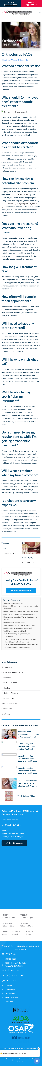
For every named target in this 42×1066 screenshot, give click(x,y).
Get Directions (16, 843)
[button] (39, 12)
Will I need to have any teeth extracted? (18, 628)
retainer (23, 490)
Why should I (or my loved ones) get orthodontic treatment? (21, 607)
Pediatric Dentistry (9, 703)
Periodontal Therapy (10, 693)
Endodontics (7, 677)
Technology (6, 688)
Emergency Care (8, 698)
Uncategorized (7, 667)
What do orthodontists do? (13, 603)
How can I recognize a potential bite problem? (20, 614)
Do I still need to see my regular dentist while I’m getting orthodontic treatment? (20, 640)
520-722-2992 (13, 825)
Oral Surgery (7, 714)
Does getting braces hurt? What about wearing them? (20, 618)
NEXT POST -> (28, 562)
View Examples (24, 195)
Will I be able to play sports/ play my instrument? (17, 635)
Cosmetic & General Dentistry (13, 672)
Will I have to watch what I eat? (15, 631)
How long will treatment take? (14, 622)
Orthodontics (23, 60)
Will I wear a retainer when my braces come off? (21, 645)
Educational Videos (9, 60)
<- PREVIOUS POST (9, 553)
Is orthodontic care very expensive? (17, 647)
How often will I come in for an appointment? (19, 625)
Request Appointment (31, 3)
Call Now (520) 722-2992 (10, 3)
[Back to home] (20, 12)
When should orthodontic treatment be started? (21, 611)
